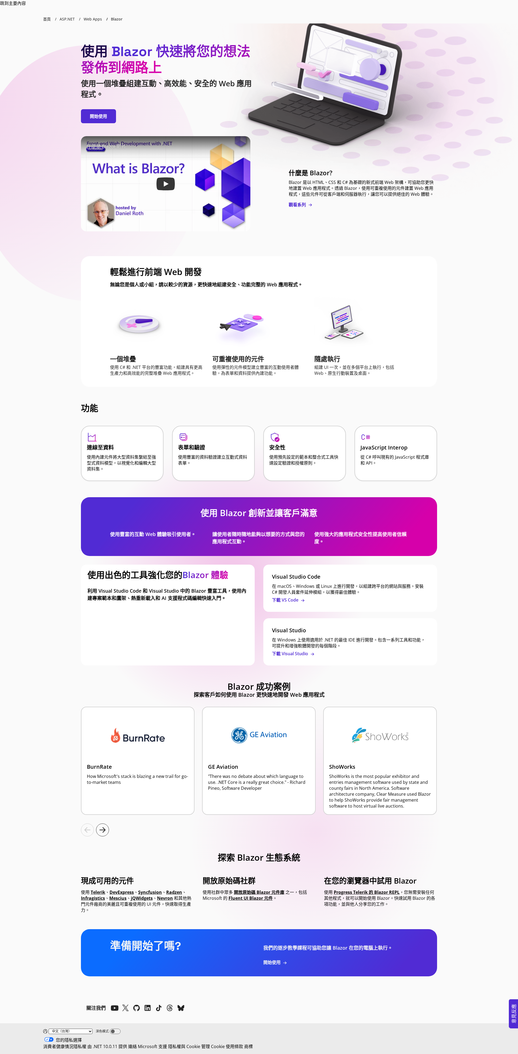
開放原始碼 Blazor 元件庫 (259, 892)
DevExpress (122, 892)
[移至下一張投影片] (102, 829)
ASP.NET (67, 19)
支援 (162, 1046)
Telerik (98, 892)
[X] (125, 1007)
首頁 (47, 19)
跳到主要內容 (13, 3)
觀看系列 (298, 205)
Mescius (118, 898)
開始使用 (98, 116)
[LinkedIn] (147, 1007)
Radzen (174, 892)
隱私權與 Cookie (184, 1046)
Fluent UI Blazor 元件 (251, 898)
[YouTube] (114, 1007)
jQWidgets (142, 898)
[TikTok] (158, 1007)
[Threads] (169, 1007)
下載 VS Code (285, 600)
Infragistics (93, 898)
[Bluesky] (180, 1007)
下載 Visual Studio (290, 654)
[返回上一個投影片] (87, 829)
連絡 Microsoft (142, 1046)
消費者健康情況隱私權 (64, 1046)
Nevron (165, 898)
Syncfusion (150, 892)
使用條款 (234, 1046)
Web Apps (93, 19)
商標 (248, 1046)
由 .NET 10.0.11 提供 (107, 1046)
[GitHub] (136, 1007)
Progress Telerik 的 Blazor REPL (367, 892)
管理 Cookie (213, 1046)
